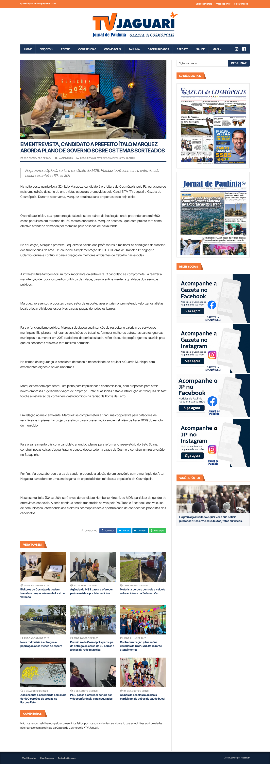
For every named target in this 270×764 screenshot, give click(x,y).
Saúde (200, 49)
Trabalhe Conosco (67, 758)
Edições (45, 49)
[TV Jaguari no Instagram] (238, 49)
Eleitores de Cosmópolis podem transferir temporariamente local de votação (42, 593)
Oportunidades (158, 49)
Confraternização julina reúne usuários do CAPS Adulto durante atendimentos (141, 645)
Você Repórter (223, 3)
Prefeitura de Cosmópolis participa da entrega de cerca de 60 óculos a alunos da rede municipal (92, 645)
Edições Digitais (204, 3)
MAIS (216, 49)
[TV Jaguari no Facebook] (246, 49)
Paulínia (134, 49)
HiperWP (245, 757)
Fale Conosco (241, 3)
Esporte (182, 49)
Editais (65, 49)
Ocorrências (87, 49)
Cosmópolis (112, 49)
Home (28, 49)
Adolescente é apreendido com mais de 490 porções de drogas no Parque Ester (43, 698)
